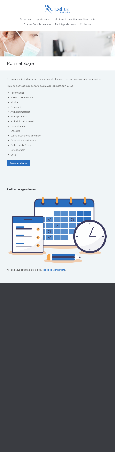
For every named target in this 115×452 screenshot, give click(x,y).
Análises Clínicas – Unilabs (19, 415)
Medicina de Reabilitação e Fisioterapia (75, 19)
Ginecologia (65, 323)
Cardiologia (65, 309)
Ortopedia (64, 346)
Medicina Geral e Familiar (71, 306)
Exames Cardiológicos (17, 419)
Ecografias (11, 422)
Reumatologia (66, 353)
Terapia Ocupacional (16, 382)
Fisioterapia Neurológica (18, 395)
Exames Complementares (37, 24)
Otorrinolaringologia (69, 343)
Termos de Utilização (69, 378)
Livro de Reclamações (70, 392)
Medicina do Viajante (69, 333)
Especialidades (42, 19)
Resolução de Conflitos (70, 388)
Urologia (63, 363)
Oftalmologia (65, 339)
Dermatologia (66, 319)
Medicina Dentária (68, 336)
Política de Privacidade (70, 382)
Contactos (85, 24)
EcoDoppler (12, 426)
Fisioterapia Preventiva (17, 388)
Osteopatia (12, 385)
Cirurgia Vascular (67, 316)
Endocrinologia (66, 329)
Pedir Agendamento (65, 24)
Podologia (64, 360)
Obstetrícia (64, 326)
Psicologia (64, 356)
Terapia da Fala (13, 378)
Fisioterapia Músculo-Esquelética (22, 402)
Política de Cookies (68, 385)
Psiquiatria (64, 349)
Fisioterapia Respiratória (17, 398)
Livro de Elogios (67, 395)
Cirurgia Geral (66, 312)
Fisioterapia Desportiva (17, 392)
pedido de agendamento (53, 270)
